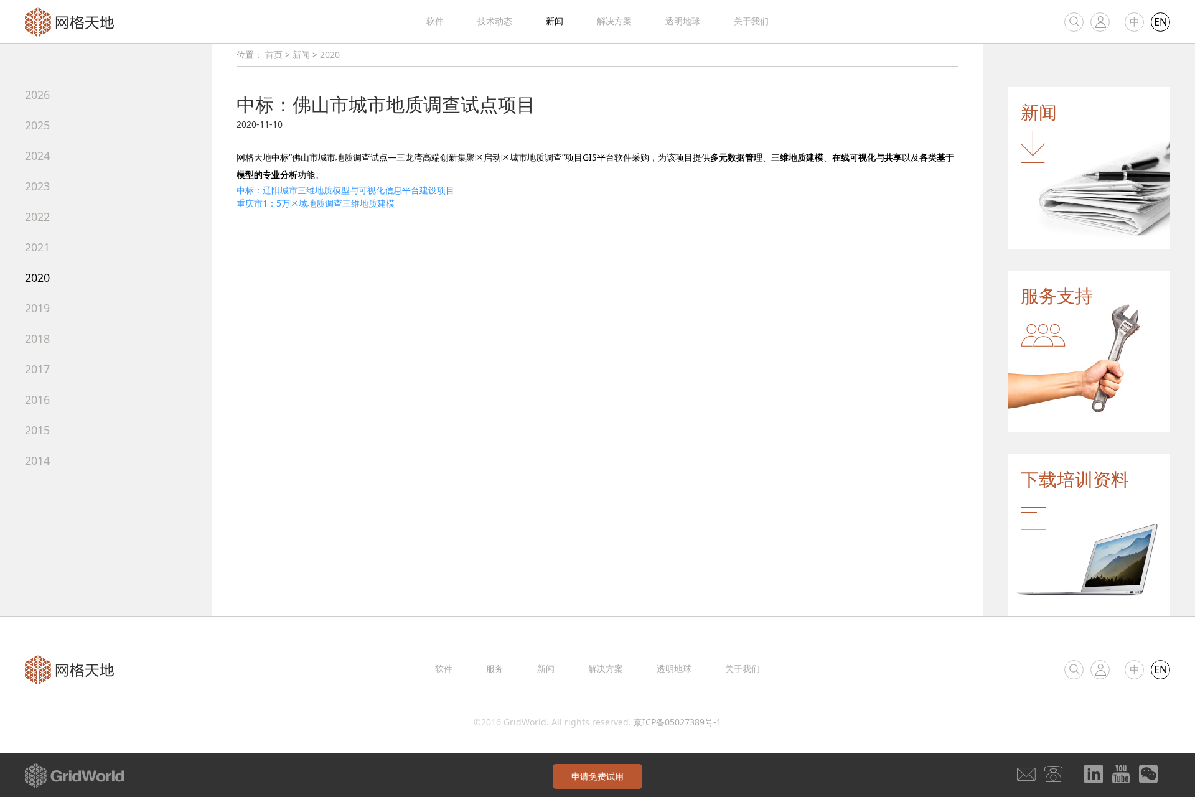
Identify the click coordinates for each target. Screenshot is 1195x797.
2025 (37, 125)
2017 (37, 368)
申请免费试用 (597, 776)
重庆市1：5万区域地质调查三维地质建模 (316, 203)
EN (1160, 22)
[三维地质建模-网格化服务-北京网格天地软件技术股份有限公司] (69, 21)
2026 (37, 94)
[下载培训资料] (1089, 534)
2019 (37, 308)
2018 (37, 338)
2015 (37, 429)
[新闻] (1089, 167)
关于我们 (751, 21)
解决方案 (614, 21)
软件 (435, 21)
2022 (37, 216)
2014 (37, 460)
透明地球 (682, 21)
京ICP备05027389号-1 (677, 722)
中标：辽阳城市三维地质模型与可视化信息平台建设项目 (345, 190)
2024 (37, 155)
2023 (37, 186)
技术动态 (494, 21)
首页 (274, 54)
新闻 (554, 21)
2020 (37, 277)
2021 (37, 247)
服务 (495, 668)
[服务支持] (1089, 351)
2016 (37, 399)
